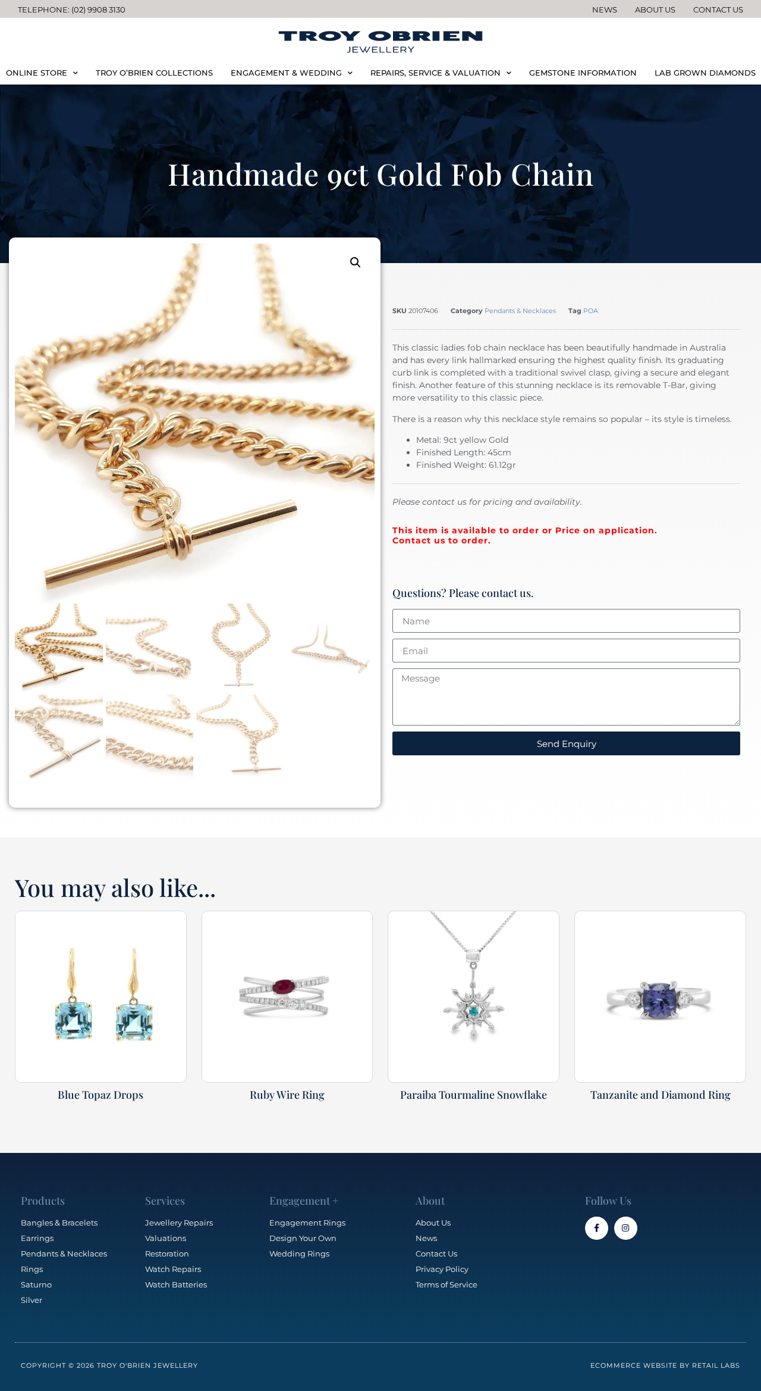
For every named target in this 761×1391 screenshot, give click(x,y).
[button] (512, 563)
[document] (380, 695)
